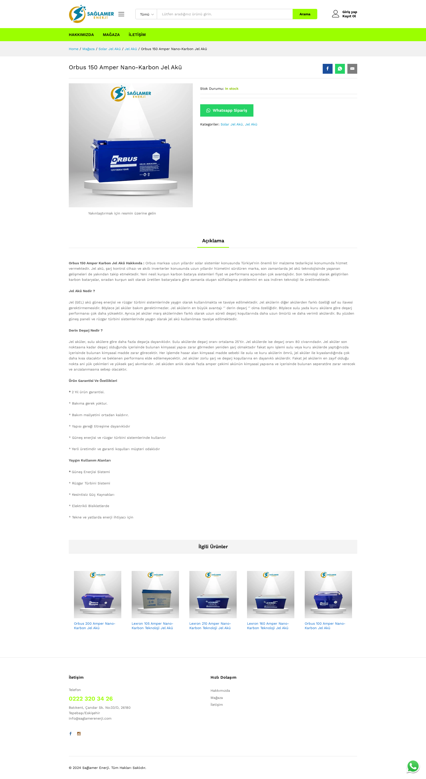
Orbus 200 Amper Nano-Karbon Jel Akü (94, 625)
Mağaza (111, 35)
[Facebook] (70, 734)
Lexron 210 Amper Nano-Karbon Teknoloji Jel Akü (210, 625)
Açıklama (213, 240)
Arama (305, 14)
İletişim (137, 35)
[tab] (213, 243)
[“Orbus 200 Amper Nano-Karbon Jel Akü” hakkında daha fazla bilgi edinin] (97, 615)
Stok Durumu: (212, 88)
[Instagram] (79, 734)
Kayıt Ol (349, 16)
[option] (97, 605)
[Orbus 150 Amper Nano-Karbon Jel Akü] (328, 69)
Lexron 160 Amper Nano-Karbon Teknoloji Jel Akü (268, 625)
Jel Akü (251, 124)
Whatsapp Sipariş (229, 110)
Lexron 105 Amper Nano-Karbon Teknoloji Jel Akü (152, 625)
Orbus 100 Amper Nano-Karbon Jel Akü (325, 625)
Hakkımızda (81, 35)
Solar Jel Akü (232, 124)
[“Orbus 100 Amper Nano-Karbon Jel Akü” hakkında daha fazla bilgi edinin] (328, 615)
